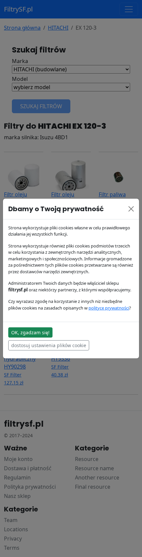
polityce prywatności (109, 308)
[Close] (131, 209)
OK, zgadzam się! (30, 332)
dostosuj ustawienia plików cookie (48, 345)
